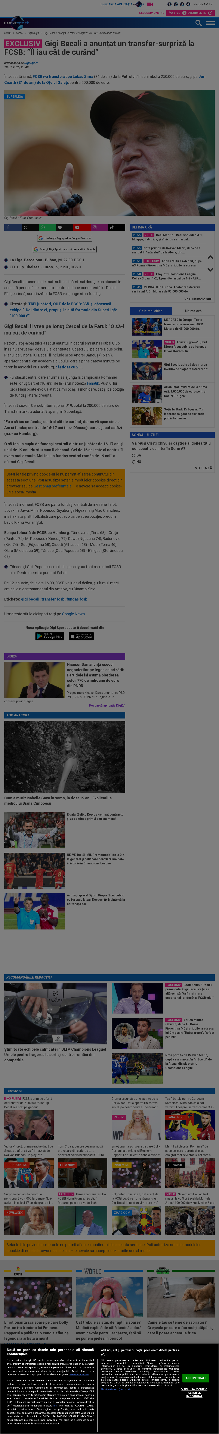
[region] (109, 1389)
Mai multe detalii (79, 1374)
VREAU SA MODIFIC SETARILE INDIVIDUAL (194, 1393)
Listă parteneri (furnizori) (115, 1389)
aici (55, 1405)
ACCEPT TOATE (196, 1378)
